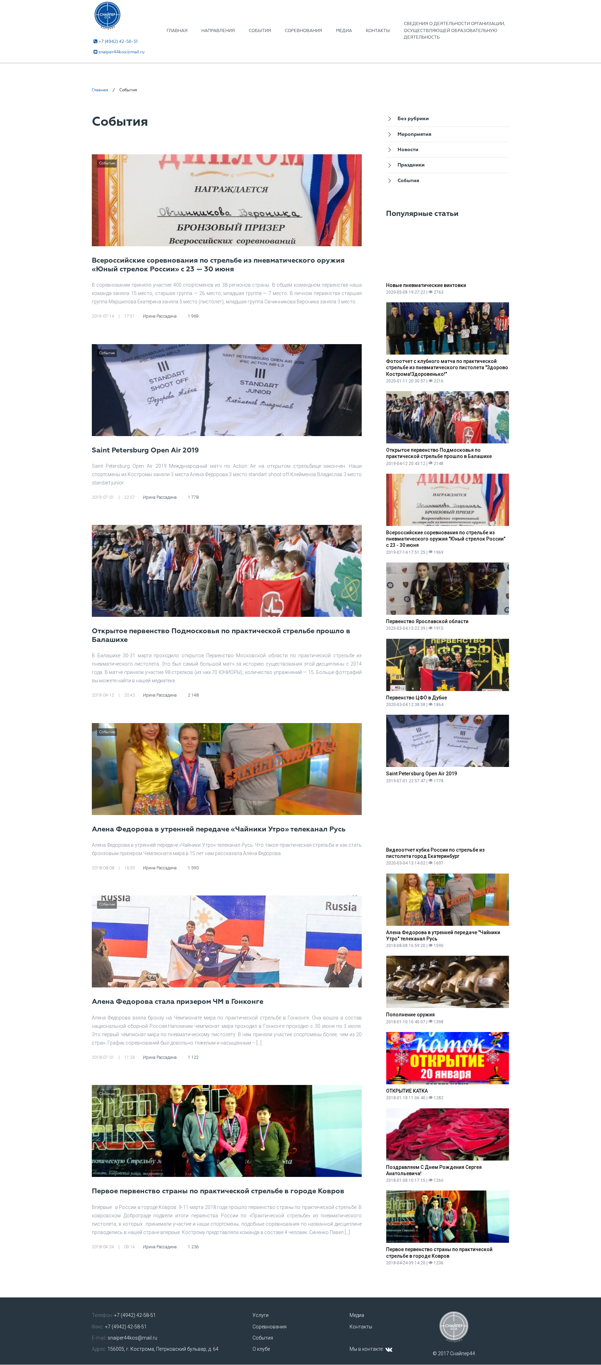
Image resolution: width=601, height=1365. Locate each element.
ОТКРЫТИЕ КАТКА (407, 1091)
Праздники (411, 165)
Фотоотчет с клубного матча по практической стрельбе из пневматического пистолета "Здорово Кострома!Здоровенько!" (447, 367)
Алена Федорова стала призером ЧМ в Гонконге (177, 1001)
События (260, 31)
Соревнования (303, 31)
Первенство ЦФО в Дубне (416, 697)
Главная (177, 31)
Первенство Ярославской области (427, 621)
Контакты (378, 31)
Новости (408, 149)
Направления (218, 31)
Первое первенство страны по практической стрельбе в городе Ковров (218, 1191)
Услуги (261, 1315)
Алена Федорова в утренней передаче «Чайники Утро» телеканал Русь (218, 829)
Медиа (344, 31)
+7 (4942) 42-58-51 (118, 41)
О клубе (261, 1349)
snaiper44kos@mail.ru (121, 52)
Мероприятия (414, 134)
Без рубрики (413, 118)
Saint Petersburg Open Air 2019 (145, 450)
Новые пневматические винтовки (426, 285)
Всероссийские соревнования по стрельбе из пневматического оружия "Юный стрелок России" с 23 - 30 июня (445, 539)
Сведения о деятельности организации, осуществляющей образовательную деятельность (454, 31)
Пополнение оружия (410, 1014)
